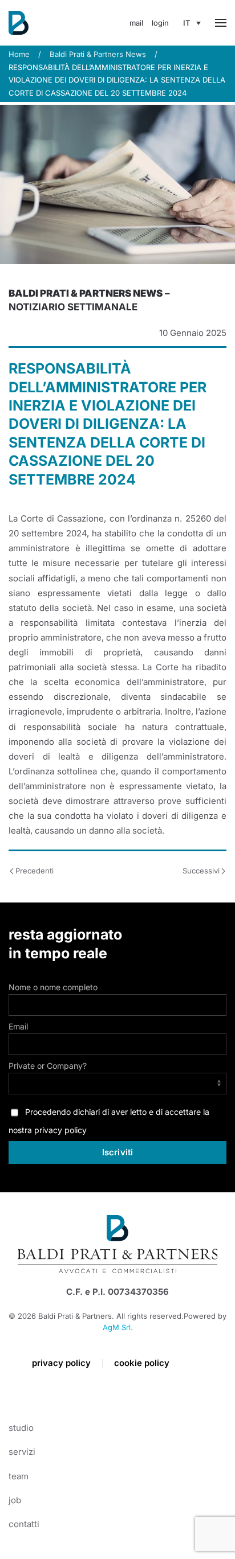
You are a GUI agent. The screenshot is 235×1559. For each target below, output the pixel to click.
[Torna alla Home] (19, 23)
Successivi (201, 870)
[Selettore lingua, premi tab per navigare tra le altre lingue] (191, 23)
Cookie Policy (141, 1362)
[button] (220, 23)
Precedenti (34, 870)
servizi (22, 1451)
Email (18, 1026)
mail (136, 22)
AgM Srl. (118, 1327)
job (15, 1500)
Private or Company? (48, 1065)
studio (21, 1427)
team (19, 1476)
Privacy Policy (61, 1362)
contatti (24, 1524)
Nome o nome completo (53, 987)
